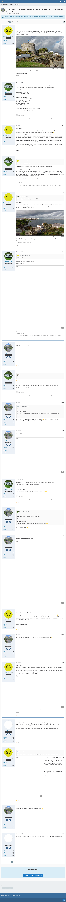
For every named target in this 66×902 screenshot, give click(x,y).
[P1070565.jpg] (40, 455)
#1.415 (62, 634)
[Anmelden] (61, 1)
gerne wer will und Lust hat (7, 888)
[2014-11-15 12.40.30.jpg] (40, 297)
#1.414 (62, 610)
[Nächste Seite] (20, 22)
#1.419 (62, 806)
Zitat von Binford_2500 (24, 196)
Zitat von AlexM (22, 752)
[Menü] (64, 1)
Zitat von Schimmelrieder (24, 161)
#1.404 (62, 157)
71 (10, 21)
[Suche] (58, 1)
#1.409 (62, 402)
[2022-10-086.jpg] (40, 223)
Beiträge (4, 43)
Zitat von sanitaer (23, 375)
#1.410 (62, 430)
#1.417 (62, 720)
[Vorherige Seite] (2, 22)
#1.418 (62, 748)
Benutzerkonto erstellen (36, 875)
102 (17, 21)
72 (12, 21)
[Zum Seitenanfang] (64, 900)
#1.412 (62, 508)
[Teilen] (64, 22)
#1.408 (62, 371)
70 (8, 21)
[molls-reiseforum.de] (2, 1)
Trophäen (5, 363)
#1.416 (62, 662)
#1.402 (62, 82)
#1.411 (62, 479)
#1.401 (62, 26)
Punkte (4, 41)
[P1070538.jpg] (40, 572)
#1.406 (62, 251)
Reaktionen (5, 40)
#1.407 (62, 343)
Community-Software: (33, 900)
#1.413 (62, 535)
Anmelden (26, 875)
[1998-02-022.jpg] (40, 691)
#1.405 (62, 192)
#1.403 (62, 125)
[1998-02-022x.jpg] (29, 777)
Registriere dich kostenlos (36, 872)
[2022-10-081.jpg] (40, 52)
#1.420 (62, 833)
